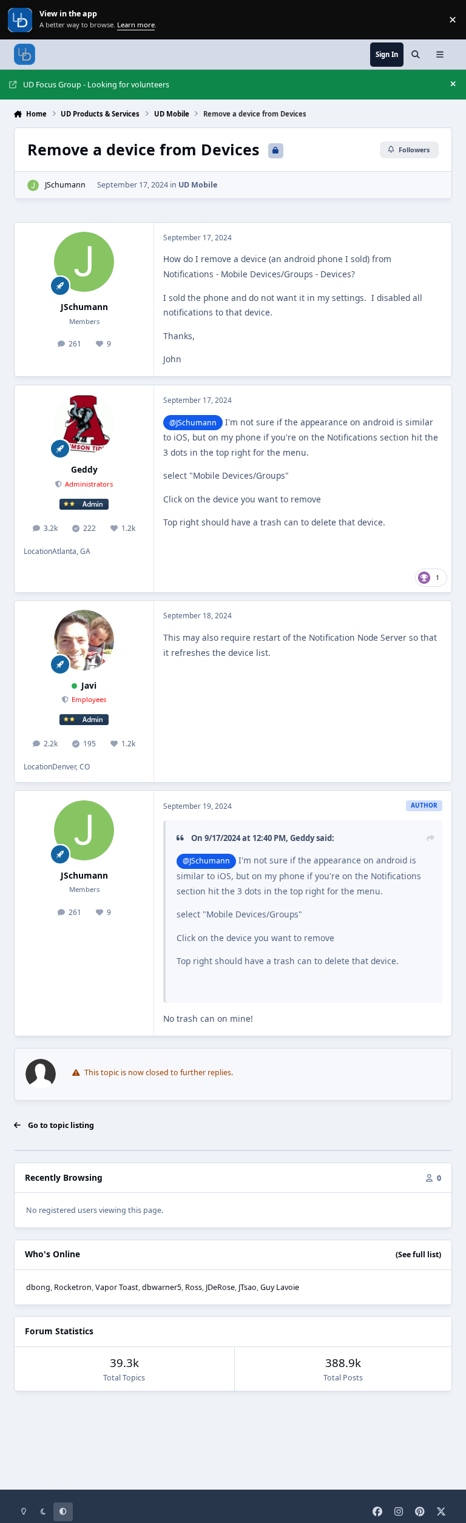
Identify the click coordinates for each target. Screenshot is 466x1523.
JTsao (247, 1287)
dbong (38, 1287)
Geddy (84, 469)
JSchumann (65, 185)
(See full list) (418, 1254)
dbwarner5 (161, 1287)
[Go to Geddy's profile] (84, 424)
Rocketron (73, 1287)
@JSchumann (193, 422)
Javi (88, 685)
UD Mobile (197, 185)
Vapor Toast (116, 1287)
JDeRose (220, 1287)
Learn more (21, 20)
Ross (193, 1287)
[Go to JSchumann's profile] (33, 185)
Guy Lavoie (279, 1287)
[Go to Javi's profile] (84, 640)
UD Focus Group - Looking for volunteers (96, 84)
